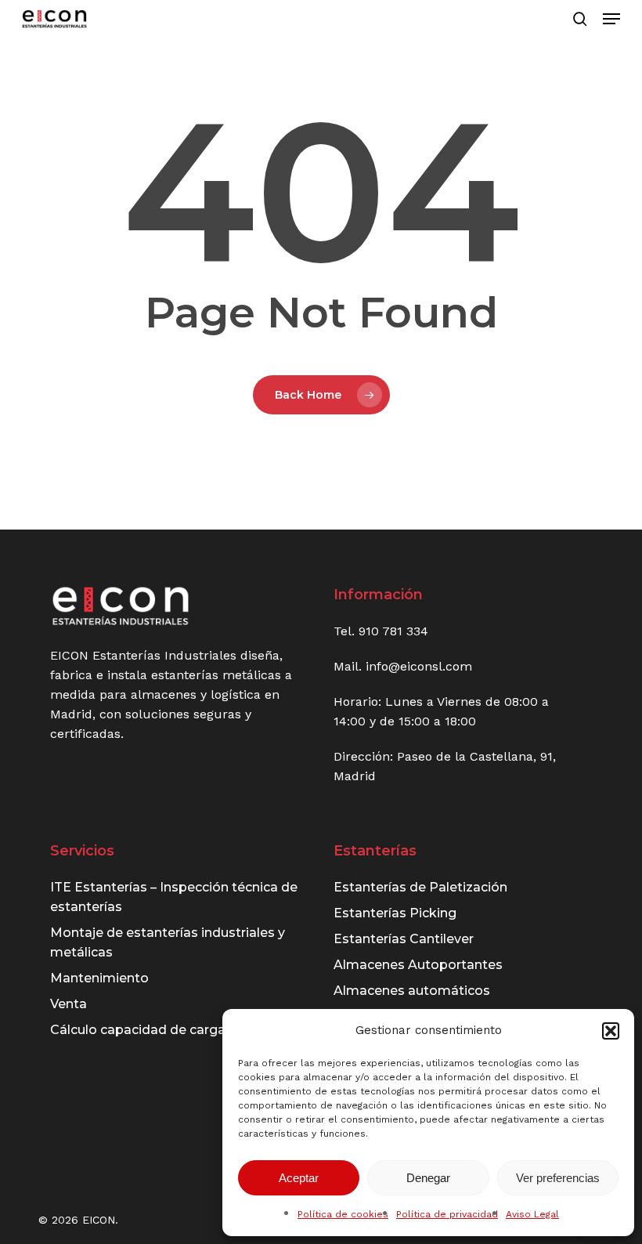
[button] (611, 1031)
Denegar (428, 1177)
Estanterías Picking (395, 913)
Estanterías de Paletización (420, 887)
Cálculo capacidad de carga (137, 1029)
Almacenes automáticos (412, 990)
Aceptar (299, 1177)
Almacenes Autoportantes (418, 964)
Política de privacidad (447, 1214)
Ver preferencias (558, 1177)
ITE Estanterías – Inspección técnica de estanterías (174, 897)
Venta (68, 1003)
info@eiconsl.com (419, 666)
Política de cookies (343, 1214)
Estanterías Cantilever (404, 938)
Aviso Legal (532, 1214)
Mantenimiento (99, 978)
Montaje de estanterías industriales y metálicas (167, 942)
